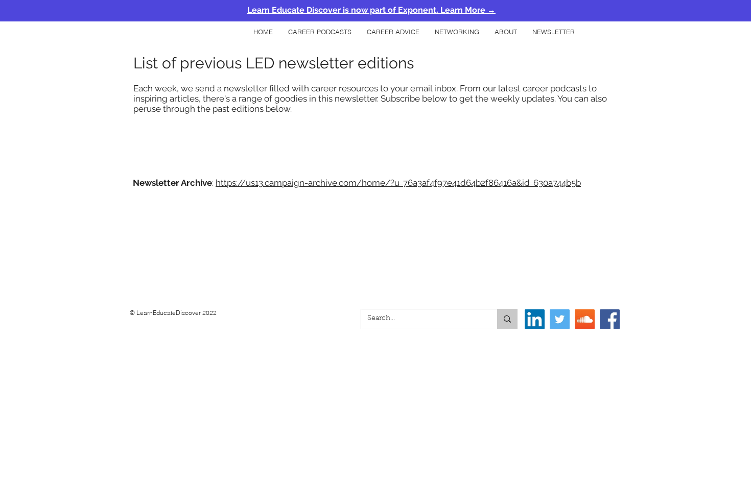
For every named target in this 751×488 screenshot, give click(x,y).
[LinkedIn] (535, 319)
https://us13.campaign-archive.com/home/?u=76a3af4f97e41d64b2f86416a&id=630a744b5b (398, 183)
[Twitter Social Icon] (560, 319)
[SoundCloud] (585, 319)
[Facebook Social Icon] (610, 319)
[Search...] (507, 319)
